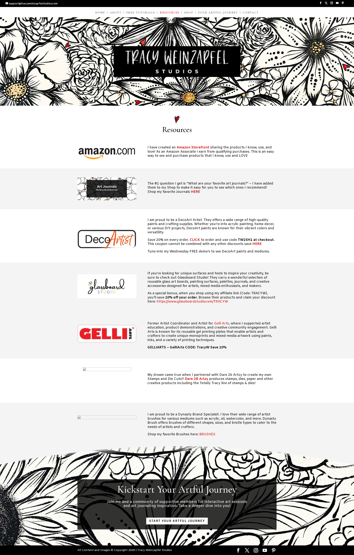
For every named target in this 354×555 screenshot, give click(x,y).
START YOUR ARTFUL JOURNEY (177, 521)
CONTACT (251, 12)
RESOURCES (169, 12)
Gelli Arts (221, 323)
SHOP (188, 12)
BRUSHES (207, 434)
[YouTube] (337, 4)
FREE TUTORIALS (140, 12)
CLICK (195, 240)
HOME (100, 12)
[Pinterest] (342, 4)
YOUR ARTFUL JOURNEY (218, 12)
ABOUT (116, 12)
